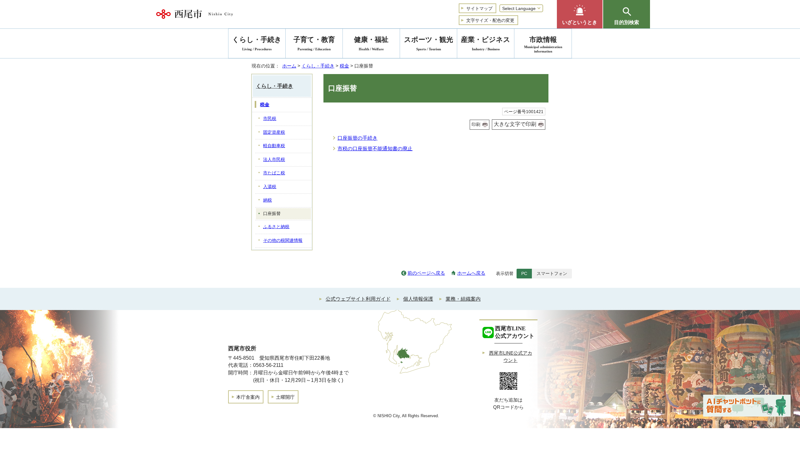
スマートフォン (552, 273)
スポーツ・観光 (428, 43)
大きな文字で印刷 (515, 124)
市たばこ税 (274, 173)
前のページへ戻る (426, 273)
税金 (344, 65)
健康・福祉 (371, 43)
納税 (267, 200)
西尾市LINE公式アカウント (510, 356)
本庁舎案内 (248, 397)
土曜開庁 (285, 397)
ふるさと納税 (276, 226)
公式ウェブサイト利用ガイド (358, 299)
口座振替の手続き (358, 138)
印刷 (476, 124)
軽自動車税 (274, 145)
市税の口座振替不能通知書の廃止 (375, 148)
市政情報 (543, 44)
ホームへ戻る (471, 273)
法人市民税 (274, 159)
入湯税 (269, 186)
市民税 (269, 118)
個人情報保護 (418, 299)
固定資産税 (274, 132)
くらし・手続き (318, 65)
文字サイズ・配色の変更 (490, 20)
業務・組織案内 (463, 299)
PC (524, 273)
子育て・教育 (314, 43)
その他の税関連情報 (282, 240)
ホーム (289, 65)
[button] (579, 14)
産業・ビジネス (485, 43)
